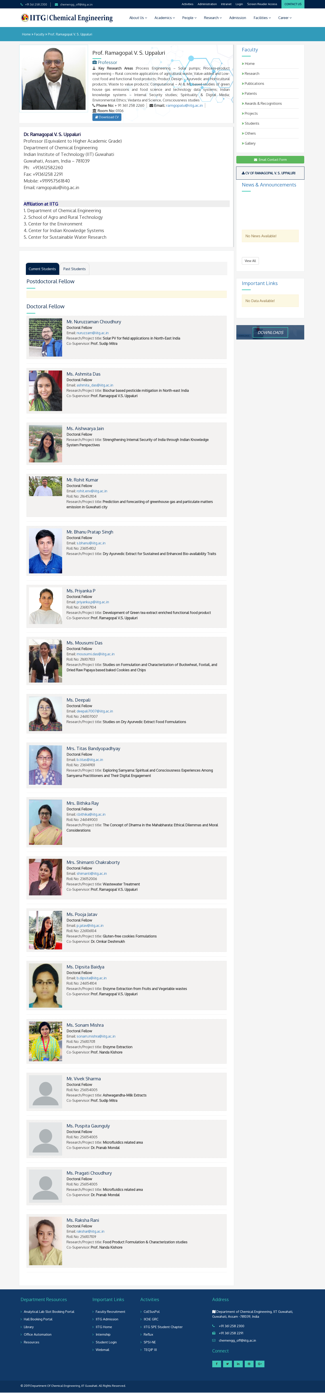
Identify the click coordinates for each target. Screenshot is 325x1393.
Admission (237, 18)
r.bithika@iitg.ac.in (91, 814)
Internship (103, 1334)
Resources (31, 1342)
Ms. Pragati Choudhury (89, 1173)
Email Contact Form (272, 159)
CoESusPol (152, 1312)
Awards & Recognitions (263, 103)
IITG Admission (107, 1319)
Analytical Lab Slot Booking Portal (49, 1312)
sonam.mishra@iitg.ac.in (96, 1036)
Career (283, 18)
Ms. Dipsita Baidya (85, 967)
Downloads (270, 332)
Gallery (250, 143)
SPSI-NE (150, 1342)
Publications (254, 83)
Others (250, 133)
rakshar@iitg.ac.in (90, 1231)
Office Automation (38, 1334)
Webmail (102, 1350)
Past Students (74, 269)
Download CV (108, 117)
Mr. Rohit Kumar (82, 480)
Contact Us (293, 4)
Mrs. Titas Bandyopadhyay (93, 748)
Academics (164, 18)
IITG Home (104, 1327)
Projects (251, 113)
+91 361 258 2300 (36, 4)
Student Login (106, 1342)
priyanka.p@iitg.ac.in (93, 602)
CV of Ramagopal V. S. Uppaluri (270, 173)
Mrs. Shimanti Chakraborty (93, 862)
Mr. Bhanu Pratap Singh (90, 532)
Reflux (148, 1334)
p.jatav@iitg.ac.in (90, 925)
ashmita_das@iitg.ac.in (95, 385)
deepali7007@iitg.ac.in (95, 711)
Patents (250, 93)
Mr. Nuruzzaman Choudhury (94, 321)
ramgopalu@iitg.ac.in (184, 105)
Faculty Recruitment (110, 1312)
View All (250, 261)
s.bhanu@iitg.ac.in (91, 543)
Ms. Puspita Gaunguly (88, 1126)
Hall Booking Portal (38, 1319)
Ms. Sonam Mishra (85, 1025)
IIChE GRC (151, 1319)
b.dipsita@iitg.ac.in (92, 978)
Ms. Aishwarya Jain (85, 428)
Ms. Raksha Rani (83, 1220)
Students (251, 123)
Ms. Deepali (78, 700)
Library (29, 1327)
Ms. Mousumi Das (85, 643)
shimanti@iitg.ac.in (92, 873)
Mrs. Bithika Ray (83, 803)
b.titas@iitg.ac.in (90, 759)
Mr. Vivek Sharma (84, 1078)
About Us (137, 18)
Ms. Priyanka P (81, 591)
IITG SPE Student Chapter (163, 1327)
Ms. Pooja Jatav (82, 914)
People (188, 18)
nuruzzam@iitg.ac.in (93, 333)
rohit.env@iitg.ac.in (92, 491)
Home (26, 34)
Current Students (42, 269)
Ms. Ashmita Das (84, 374)
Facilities (261, 18)
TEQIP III (150, 1350)
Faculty (39, 34)
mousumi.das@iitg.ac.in (96, 654)
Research (212, 18)
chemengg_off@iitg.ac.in (76, 4)
